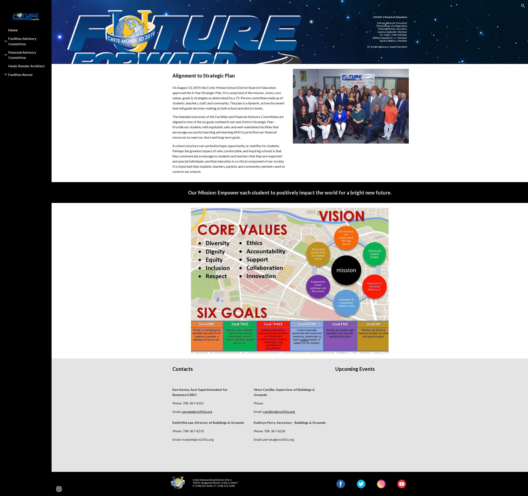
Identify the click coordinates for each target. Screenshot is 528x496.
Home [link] (13, 30)
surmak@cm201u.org (197, 412)
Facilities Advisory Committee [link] (22, 41)
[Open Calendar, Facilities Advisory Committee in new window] (401, 389)
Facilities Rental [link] (20, 75)
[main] (381, 32)
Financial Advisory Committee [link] (22, 54)
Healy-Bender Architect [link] (26, 66)
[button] (523, 6)
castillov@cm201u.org (279, 412)
